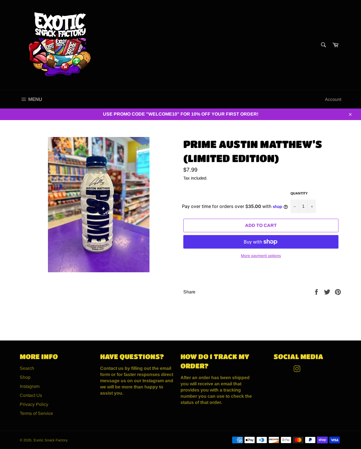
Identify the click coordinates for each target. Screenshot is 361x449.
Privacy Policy (34, 404)
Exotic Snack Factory (50, 440)
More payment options (261, 255)
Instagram (29, 386)
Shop (25, 377)
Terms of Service (36, 413)
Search (27, 368)
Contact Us (31, 395)
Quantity (299, 193)
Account (333, 99)
